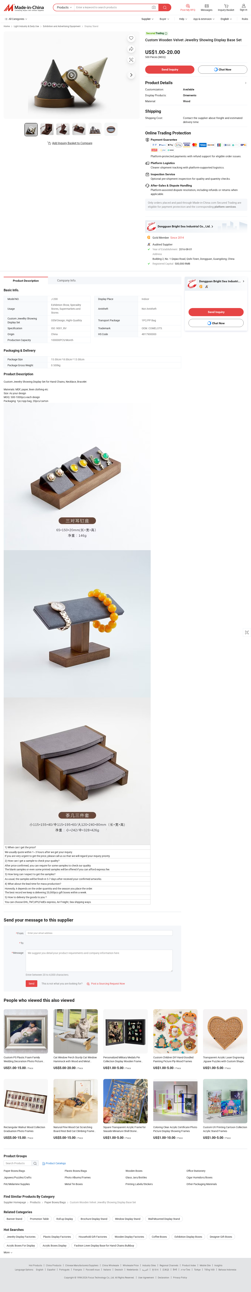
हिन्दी (175, 1269)
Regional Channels (169, 1265)
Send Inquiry (170, 69)
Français (77, 1269)
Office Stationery (196, 1171)
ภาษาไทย (185, 1269)
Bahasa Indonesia (227, 1269)
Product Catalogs (55, 1163)
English (39, 1269)
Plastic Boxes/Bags (76, 1171)
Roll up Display (64, 1219)
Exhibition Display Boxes (188, 1236)
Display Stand (91, 26)
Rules (245, 19)
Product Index (189, 1265)
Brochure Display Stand (94, 1219)
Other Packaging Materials (202, 1184)
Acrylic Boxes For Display (21, 1245)
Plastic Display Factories (57, 1236)
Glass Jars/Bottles (136, 1177)
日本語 (165, 1269)
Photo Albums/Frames (78, 1177)
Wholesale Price (131, 1265)
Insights (218, 1265)
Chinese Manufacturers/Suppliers (81, 1265)
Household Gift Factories (93, 1236)
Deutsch (119, 1269)
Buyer (163, 19)
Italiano (107, 1269)
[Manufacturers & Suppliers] (24, 7)
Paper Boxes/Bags (14, 1171)
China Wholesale (110, 1265)
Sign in (243, 9)
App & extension (202, 19)
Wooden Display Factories (129, 1236)
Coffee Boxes (159, 1236)
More (7, 1252)
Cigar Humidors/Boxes (199, 1177)
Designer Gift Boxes (221, 1236)
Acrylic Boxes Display (55, 1245)
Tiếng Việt (209, 1269)
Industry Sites (149, 1265)
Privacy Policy (180, 1277)
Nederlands (132, 1269)
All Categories (16, 19)
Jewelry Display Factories (21, 1236)
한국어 (155, 1269)
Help (181, 19)
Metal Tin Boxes (74, 1184)
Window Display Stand (127, 1219)
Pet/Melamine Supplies (17, 1184)
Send (31, 983)
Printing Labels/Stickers (139, 1184)
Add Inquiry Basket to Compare (72, 143)
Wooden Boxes (134, 1171)
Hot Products (35, 1265)
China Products (53, 1265)
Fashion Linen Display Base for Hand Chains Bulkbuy (104, 1245)
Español (51, 1269)
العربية (145, 1269)
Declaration (163, 1277)
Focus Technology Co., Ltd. (101, 1277)
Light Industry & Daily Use (26, 26)
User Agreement (146, 1277)
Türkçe (197, 1269)
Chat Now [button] (225, 69)
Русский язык (93, 1269)
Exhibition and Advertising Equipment (61, 26)
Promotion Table (39, 1219)
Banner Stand (14, 1219)
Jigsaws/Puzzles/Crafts (17, 1177)
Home (7, 26)
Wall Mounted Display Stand (164, 1219)
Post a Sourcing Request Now (106, 983)
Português (64, 1269)
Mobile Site (205, 1265)
